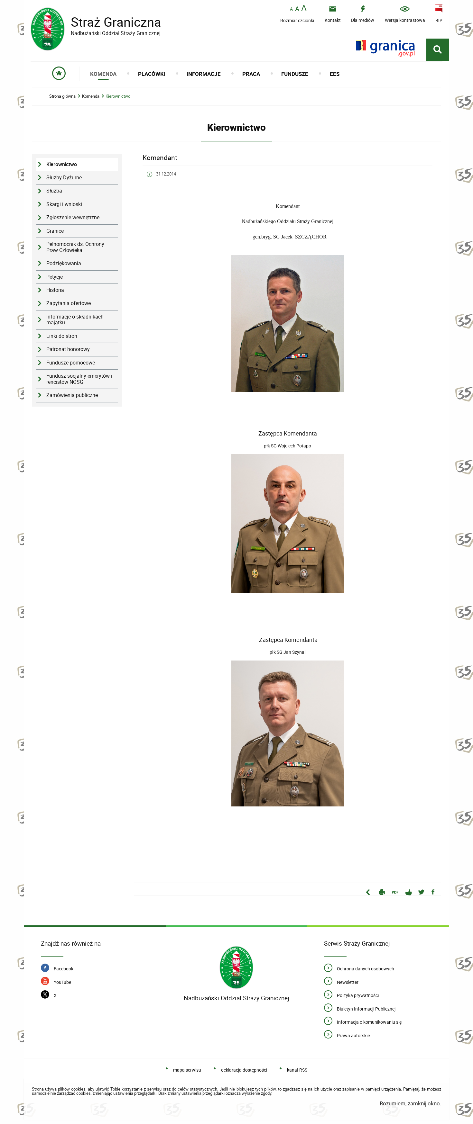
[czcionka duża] (304, 8)
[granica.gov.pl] (385, 48)
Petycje (54, 277)
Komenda (90, 96)
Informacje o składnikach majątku (75, 319)
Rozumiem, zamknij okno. (410, 1103)
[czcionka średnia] (297, 8)
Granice (55, 231)
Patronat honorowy (68, 349)
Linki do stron (61, 336)
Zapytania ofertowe (68, 303)
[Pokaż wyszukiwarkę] (437, 50)
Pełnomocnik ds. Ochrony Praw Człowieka (75, 247)
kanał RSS (297, 1070)
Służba (54, 190)
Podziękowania (63, 263)
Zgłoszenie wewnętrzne (72, 217)
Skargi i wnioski (64, 204)
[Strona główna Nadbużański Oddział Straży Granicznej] (236, 967)
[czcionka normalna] (291, 9)
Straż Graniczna (96, 22)
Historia (55, 290)
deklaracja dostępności (244, 1070)
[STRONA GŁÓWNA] (59, 74)
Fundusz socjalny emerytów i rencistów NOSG (79, 379)
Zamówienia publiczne (72, 395)
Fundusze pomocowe (70, 362)
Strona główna (62, 96)
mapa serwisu (187, 1070)
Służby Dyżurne (64, 177)
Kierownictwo (118, 96)
